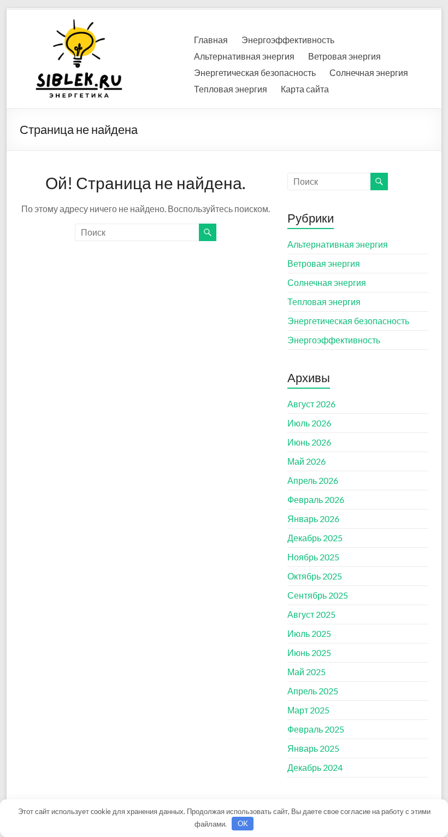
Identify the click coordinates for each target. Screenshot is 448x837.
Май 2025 (306, 671)
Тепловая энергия (230, 89)
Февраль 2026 (315, 499)
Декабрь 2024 (315, 767)
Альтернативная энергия (244, 56)
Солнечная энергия (368, 72)
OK (243, 823)
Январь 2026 (313, 518)
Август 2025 (311, 614)
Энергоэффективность (287, 39)
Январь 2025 (313, 748)
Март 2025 (308, 710)
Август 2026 (311, 404)
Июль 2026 (309, 423)
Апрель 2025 (312, 691)
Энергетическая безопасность (255, 72)
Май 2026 (306, 461)
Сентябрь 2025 (317, 595)
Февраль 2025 (315, 729)
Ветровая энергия (344, 56)
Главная (211, 39)
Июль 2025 (309, 633)
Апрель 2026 (312, 480)
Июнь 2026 (309, 442)
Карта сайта (305, 89)
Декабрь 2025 (315, 537)
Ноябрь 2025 (313, 557)
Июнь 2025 (309, 652)
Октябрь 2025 (314, 576)
